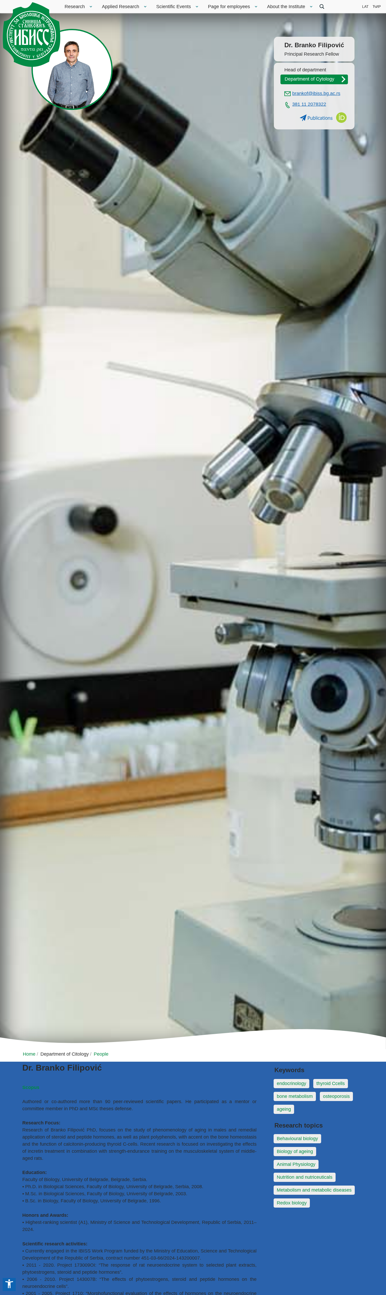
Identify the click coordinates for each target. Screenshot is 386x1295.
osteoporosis (336, 1096)
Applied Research (120, 6)
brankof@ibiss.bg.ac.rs (316, 93)
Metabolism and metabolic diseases (314, 1190)
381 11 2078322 (309, 104)
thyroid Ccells (330, 1083)
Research (75, 6)
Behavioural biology (297, 1138)
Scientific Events (173, 6)
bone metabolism (295, 1096)
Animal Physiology (296, 1164)
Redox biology (292, 1202)
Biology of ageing (295, 1151)
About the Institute (286, 6)
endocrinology (291, 1083)
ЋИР (377, 6)
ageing (284, 1109)
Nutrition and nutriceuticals (304, 1177)
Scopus (30, 1087)
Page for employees (229, 6)
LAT (365, 6)
